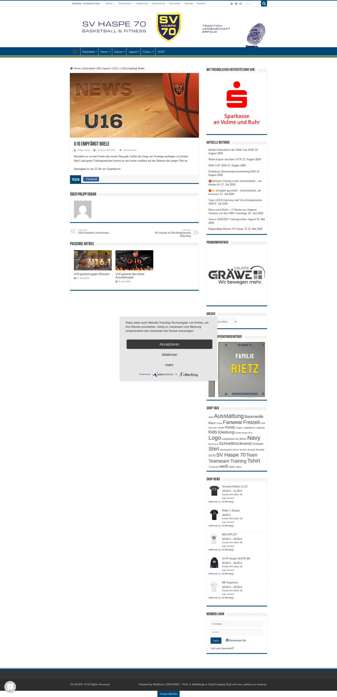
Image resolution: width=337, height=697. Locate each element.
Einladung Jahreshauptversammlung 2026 (232, 171)
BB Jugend (103, 68)
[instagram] (227, 3)
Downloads (124, 3)
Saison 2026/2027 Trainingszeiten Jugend (232, 219)
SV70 (212, 455)
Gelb (263, 423)
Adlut (210, 417)
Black (212, 423)
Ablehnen (169, 354)
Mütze (243, 438)
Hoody (230, 427)
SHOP (161, 51)
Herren (104, 51)
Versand (230, 498)
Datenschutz (158, 3)
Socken (243, 450)
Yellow (238, 467)
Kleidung (226, 432)
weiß (223, 466)
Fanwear (232, 422)
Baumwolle (254, 416)
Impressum (142, 3)
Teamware (219, 461)
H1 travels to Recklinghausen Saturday (173, 233)
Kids (212, 431)
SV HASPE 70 (78, 684)
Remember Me (237, 640)
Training (238, 461)
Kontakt (201, 3)
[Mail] (236, 3)
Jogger (239, 427)
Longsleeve (228, 438)
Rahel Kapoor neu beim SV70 (225, 159)
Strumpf (251, 450)
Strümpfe (260, 450)
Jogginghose (249, 427)
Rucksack (213, 444)
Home (76, 68)
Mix (237, 439)
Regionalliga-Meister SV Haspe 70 (227, 228)
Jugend (133, 51)
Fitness (147, 51)
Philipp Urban (83, 150)
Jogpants (260, 427)
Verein (109, 3)
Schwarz (257, 443)
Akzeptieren (169, 344)
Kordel (238, 433)
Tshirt (253, 461)
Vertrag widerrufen (168, 694)
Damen (118, 51)
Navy (253, 438)
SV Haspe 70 (231, 455)
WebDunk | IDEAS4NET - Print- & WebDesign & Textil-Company (189, 684)
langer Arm (247, 433)
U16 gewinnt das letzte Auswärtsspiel (129, 275)
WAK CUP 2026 (217, 165)
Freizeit (251, 422)
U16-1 (115, 68)
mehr (169, 365)
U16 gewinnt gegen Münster (92, 274)
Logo (214, 438)
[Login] (240, 3)
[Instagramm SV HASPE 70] (232, 3)
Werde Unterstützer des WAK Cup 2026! (231, 149)
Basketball (88, 51)
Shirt (213, 449)
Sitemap (188, 3)
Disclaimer (174, 3)
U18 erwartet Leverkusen (93, 231)
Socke (236, 450)
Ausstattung (229, 416)
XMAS (232, 467)
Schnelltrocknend (235, 443)
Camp (219, 423)
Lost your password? (222, 648)
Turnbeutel (213, 467)
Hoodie (220, 427)
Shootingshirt (226, 450)
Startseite (75, 51)
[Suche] (264, 3)
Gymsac (212, 427)
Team (251, 455)
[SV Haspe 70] (168, 27)
